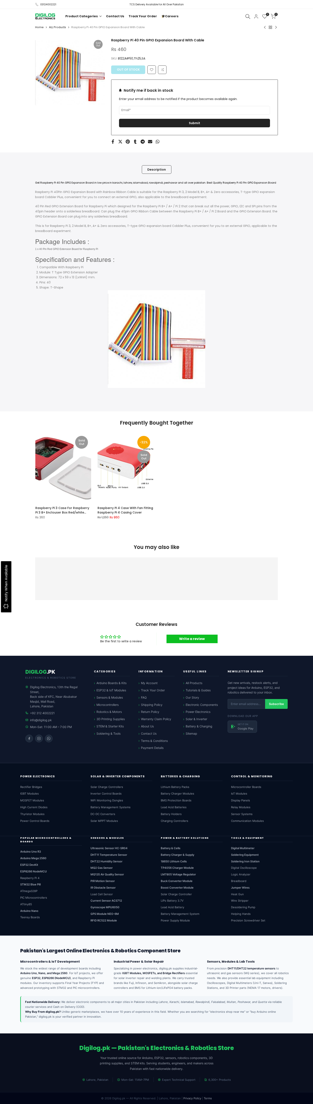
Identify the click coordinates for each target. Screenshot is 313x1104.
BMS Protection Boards (176, 800)
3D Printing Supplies (110, 719)
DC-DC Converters (102, 814)
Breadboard (238, 881)
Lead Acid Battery (172, 907)
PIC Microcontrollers (33, 897)
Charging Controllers (174, 821)
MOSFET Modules (32, 800)
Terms (208, 1098)
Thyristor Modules (32, 814)
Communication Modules (247, 821)
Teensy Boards (30, 917)
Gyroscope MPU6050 (104, 907)
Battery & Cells (170, 848)
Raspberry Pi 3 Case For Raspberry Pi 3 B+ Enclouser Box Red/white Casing (62, 510)
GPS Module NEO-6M (104, 913)
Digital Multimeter (242, 848)
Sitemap (191, 733)
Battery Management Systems (110, 807)
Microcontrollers (107, 705)
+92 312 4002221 (42, 713)
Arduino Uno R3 (30, 851)
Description (156, 169)
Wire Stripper (239, 900)
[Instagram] (39, 738)
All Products (194, 683)
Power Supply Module (175, 920)
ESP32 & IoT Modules (111, 690)
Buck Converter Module (176, 881)
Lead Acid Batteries (174, 807)
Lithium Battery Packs (175, 787)
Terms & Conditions (154, 741)
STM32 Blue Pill (30, 884)
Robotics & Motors (109, 712)
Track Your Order (153, 690)
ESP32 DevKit (29, 864)
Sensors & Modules (109, 697)
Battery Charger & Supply (177, 854)
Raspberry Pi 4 (29, 878)
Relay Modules (240, 807)
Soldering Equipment (245, 854)
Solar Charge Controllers (106, 787)
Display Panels (240, 800)
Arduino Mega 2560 (33, 858)
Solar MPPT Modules (104, 821)
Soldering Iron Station (245, 861)
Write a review (192, 639)
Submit (194, 123)
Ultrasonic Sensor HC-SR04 (109, 848)
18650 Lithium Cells (174, 861)
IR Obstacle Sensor (103, 887)
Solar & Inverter (196, 719)
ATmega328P (28, 891)
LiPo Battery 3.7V (172, 900)
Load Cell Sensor (101, 894)
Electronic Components (202, 705)
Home (39, 27)
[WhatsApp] (49, 738)
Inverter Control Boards (106, 793)
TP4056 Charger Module (177, 867)
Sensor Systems (242, 814)
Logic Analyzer (240, 874)
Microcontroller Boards (246, 787)
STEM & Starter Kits (110, 726)
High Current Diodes (33, 807)
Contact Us (148, 733)
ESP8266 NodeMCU (33, 871)
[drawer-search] (248, 16)
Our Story (192, 697)
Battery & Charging (199, 726)
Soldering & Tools (108, 733)
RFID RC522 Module (103, 920)
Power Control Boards (34, 821)
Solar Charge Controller (176, 894)
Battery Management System (180, 913)
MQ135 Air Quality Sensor (107, 874)
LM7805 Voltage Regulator (178, 874)
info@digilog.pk (41, 720)
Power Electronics (198, 712)
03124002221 (48, 4)
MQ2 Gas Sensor (101, 867)
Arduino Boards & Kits (111, 683)
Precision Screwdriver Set (248, 920)
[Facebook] (29, 738)
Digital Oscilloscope (244, 867)
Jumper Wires (240, 887)
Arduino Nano (29, 911)
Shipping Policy (151, 705)
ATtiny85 (26, 904)
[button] (162, 69)
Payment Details (152, 748)
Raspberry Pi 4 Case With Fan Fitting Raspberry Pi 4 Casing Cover (125, 510)
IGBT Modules (29, 793)
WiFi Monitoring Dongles (106, 800)
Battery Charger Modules (177, 793)
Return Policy (150, 712)
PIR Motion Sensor (102, 881)
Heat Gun (237, 894)
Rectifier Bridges (31, 787)
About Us (147, 726)
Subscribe (276, 704)
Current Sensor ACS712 (106, 900)
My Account (149, 683)
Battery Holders (171, 814)
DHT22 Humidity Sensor (106, 861)
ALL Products (57, 27)
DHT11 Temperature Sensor (108, 854)
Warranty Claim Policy (156, 719)
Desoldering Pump (243, 907)
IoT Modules (239, 793)
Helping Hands (241, 913)
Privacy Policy (192, 1098)
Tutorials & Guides (198, 690)
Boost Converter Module (177, 887)
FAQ (144, 697)
